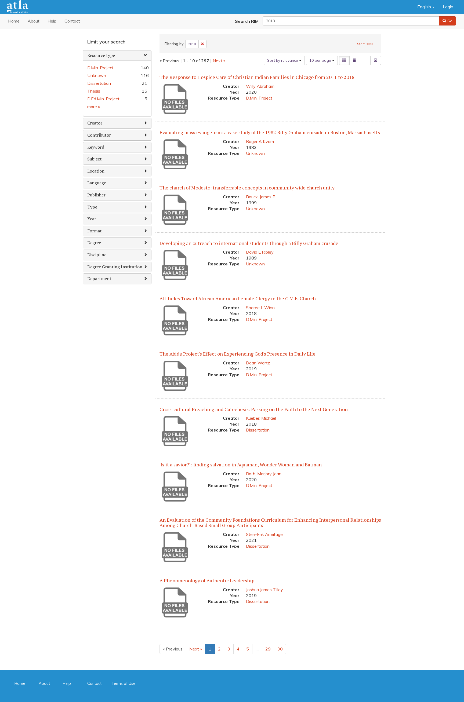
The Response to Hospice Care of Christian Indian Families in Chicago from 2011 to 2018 (257, 77)
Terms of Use (123, 683)
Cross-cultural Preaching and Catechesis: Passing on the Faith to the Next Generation (254, 409)
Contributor (99, 135)
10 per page (320, 60)
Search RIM (247, 21)
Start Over (365, 44)
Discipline (96, 255)
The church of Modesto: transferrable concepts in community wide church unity (247, 187)
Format (94, 231)
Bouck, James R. (261, 196)
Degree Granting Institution (114, 267)
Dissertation (258, 430)
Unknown (255, 153)
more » (93, 106)
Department (99, 278)
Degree (94, 243)
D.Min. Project (259, 98)
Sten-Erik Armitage (264, 534)
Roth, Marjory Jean (263, 473)
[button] (426, 7)
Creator (94, 123)
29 (268, 649)
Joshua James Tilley (264, 589)
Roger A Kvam (260, 141)
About (33, 21)
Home (14, 21)
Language (96, 183)
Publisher (96, 195)
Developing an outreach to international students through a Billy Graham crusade (249, 243)
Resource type (101, 55)
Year (91, 219)
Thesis (93, 91)
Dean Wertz (258, 362)
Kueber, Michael (261, 418)
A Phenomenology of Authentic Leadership (207, 580)
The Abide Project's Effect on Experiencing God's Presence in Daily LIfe (238, 353)
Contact (72, 21)
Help (52, 21)
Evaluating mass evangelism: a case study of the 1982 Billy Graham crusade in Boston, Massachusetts (270, 132)
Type (92, 207)
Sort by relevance (283, 60)
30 (280, 649)
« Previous (173, 649)
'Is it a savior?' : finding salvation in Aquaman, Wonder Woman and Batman (241, 464)
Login (448, 6)
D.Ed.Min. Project (103, 98)
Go (449, 21)
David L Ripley (260, 252)
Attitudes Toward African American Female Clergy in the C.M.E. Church (238, 298)
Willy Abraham (260, 86)
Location (95, 171)
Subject (94, 159)
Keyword (95, 147)
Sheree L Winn (260, 307)
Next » (219, 60)
